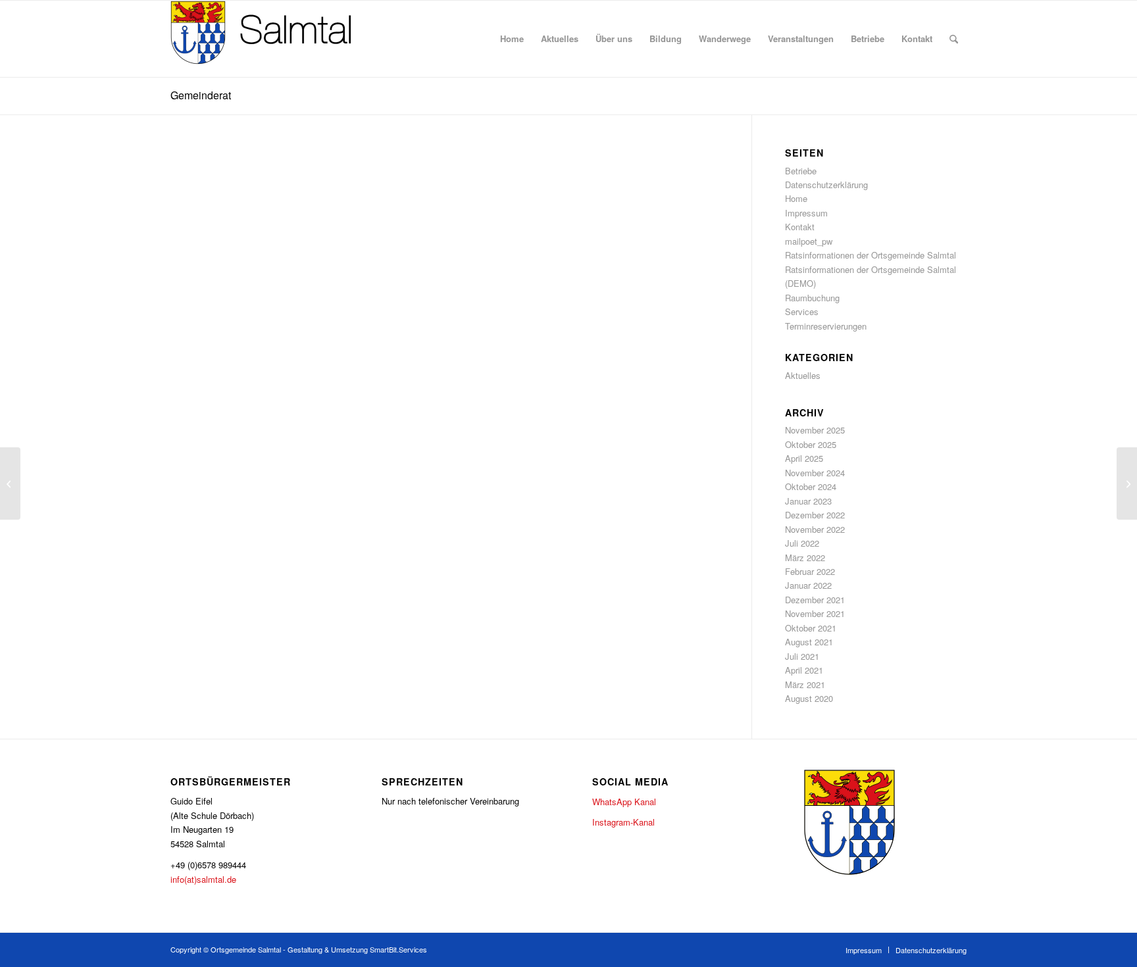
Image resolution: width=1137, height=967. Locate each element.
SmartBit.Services (398, 949)
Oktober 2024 (810, 486)
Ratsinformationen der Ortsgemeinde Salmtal (870, 255)
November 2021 (815, 613)
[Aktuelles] (10, 483)
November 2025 (815, 430)
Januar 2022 (808, 585)
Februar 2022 (810, 571)
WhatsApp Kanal (624, 801)
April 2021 (804, 670)
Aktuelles (803, 375)
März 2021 (805, 684)
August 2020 (809, 698)
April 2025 (804, 458)
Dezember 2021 (815, 599)
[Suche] (954, 39)
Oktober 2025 (810, 444)
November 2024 (815, 472)
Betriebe (801, 170)
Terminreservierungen (826, 326)
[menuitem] (512, 39)
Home (796, 198)
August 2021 (809, 641)
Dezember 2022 (815, 514)
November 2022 (815, 529)
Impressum (806, 213)
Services (802, 311)
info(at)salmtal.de (203, 879)
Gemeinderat (200, 95)
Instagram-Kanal (623, 822)
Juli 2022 (802, 543)
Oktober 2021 (810, 628)
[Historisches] (1127, 483)
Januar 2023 (808, 501)
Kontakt (800, 226)
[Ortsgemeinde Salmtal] (269, 39)
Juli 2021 (802, 656)
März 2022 (805, 557)
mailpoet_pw (808, 241)
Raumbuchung (812, 297)
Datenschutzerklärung (826, 184)
